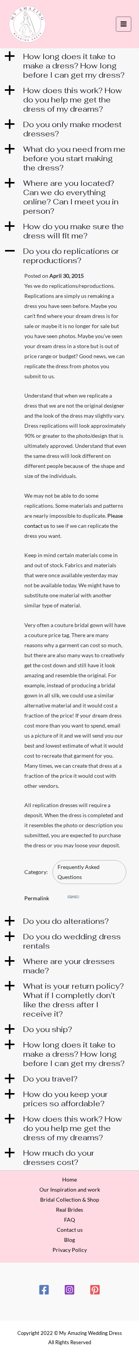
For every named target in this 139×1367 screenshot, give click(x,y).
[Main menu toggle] (123, 24)
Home (69, 1179)
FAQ (69, 1219)
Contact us (70, 1229)
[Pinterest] (95, 1289)
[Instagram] (69, 1289)
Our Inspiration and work (69, 1189)
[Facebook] (44, 1289)
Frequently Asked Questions (79, 872)
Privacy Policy (70, 1249)
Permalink (36, 898)
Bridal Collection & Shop (69, 1199)
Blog (69, 1239)
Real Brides (69, 1209)
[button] (69, 66)
